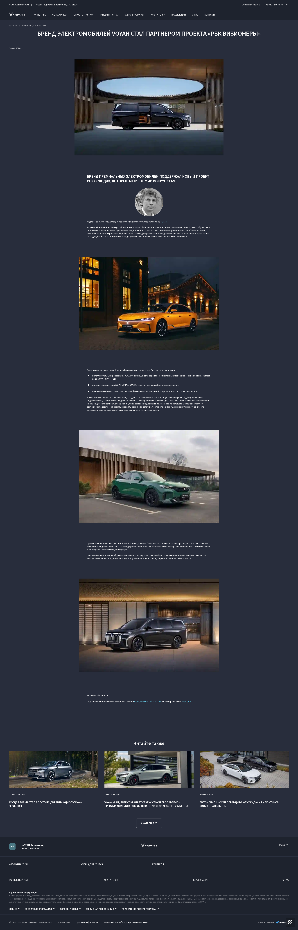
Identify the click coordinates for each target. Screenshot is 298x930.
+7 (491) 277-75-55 (30, 848)
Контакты (210, 14)
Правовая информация (87, 922)
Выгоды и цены (69, 908)
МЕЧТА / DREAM (59, 14)
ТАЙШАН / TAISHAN (109, 14)
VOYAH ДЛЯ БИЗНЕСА (92, 864)
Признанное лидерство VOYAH (139, 908)
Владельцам (178, 14)
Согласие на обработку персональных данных (126, 922)
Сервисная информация (100, 908)
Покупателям (157, 14)
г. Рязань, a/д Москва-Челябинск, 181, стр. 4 (55, 4)
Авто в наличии (134, 14)
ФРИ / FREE (40, 14)
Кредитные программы (38, 908)
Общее (13, 908)
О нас (195, 14)
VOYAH (164, 221)
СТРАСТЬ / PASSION (83, 14)
